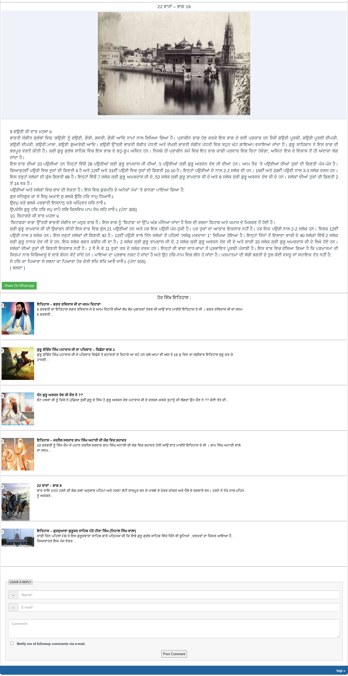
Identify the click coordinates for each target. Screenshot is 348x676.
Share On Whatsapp (19, 285)
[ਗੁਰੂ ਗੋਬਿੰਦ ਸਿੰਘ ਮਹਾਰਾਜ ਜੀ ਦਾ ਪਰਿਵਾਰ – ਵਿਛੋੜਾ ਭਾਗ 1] (17, 379)
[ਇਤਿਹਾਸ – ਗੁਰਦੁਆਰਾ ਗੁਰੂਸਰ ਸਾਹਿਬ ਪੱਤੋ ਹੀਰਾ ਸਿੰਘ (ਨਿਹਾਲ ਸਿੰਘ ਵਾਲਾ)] (17, 546)
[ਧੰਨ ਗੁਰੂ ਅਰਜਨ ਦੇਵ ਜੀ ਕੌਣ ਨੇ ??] (17, 424)
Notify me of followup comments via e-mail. (51, 644)
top (339, 670)
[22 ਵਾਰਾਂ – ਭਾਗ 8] (15, 520)
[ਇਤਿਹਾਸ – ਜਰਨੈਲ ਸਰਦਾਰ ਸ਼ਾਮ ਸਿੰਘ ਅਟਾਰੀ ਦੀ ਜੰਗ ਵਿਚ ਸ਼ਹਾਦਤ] (17, 469)
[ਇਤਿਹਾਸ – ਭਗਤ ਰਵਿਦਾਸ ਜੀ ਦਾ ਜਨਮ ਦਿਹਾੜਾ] (17, 334)
